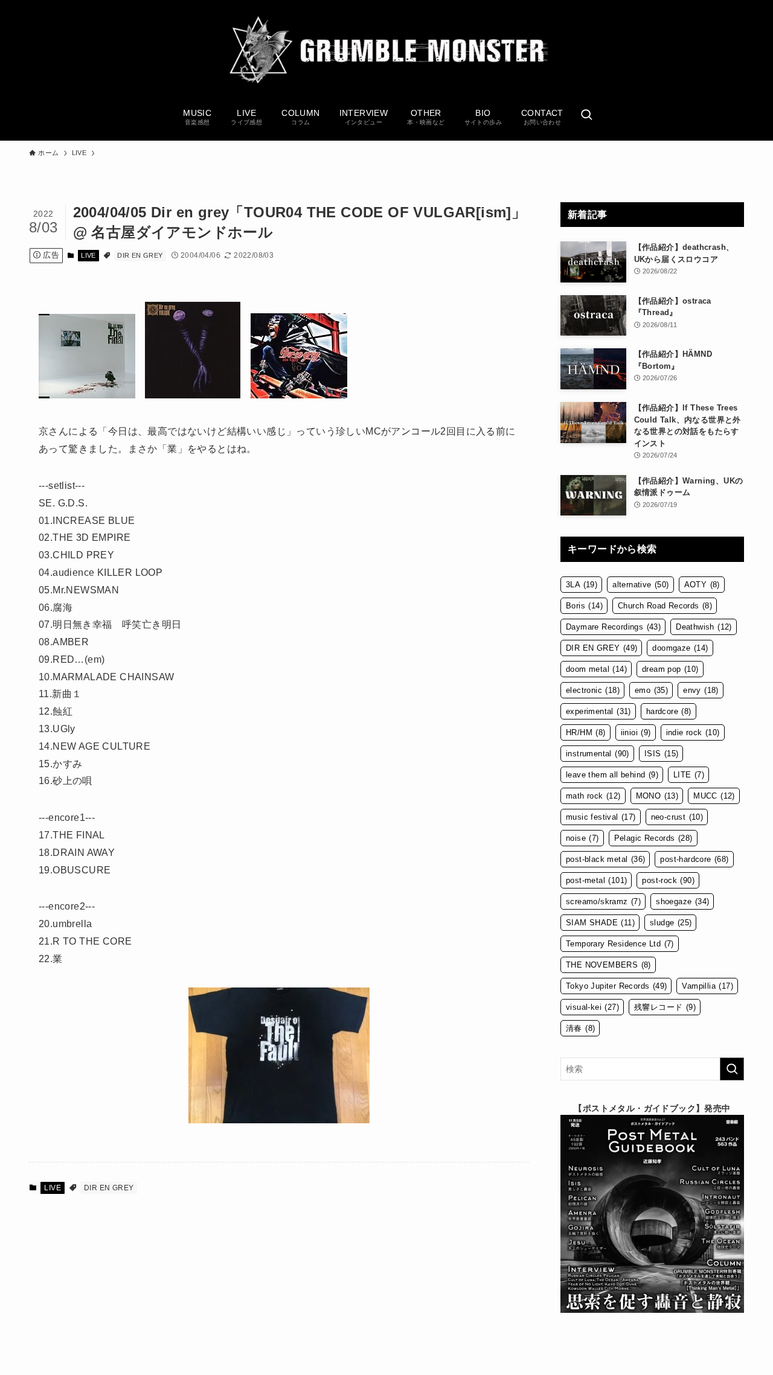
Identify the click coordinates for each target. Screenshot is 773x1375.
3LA (581, 584)
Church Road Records (665, 605)
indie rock (693, 732)
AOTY (702, 584)
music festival (601, 816)
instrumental (597, 753)
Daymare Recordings (613, 626)
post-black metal (605, 859)
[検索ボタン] (586, 115)
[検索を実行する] (732, 1069)
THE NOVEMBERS (608, 964)
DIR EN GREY (139, 255)
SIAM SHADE (600, 922)
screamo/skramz (603, 901)
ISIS (661, 753)
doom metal (596, 669)
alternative (640, 584)
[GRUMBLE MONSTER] (386, 50)
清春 (580, 1028)
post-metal (596, 880)
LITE (688, 774)
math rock (593, 795)
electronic (593, 690)
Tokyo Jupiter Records (616, 986)
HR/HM (586, 732)
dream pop (670, 669)
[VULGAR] (192, 395)
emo (651, 690)
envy (701, 690)
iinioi (636, 732)
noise (582, 838)
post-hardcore (694, 859)
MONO (657, 795)
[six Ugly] (299, 395)
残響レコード (665, 1007)
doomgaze (680, 647)
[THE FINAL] (87, 395)
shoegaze (682, 901)
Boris (584, 605)
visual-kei (592, 1007)
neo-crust (677, 816)
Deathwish (704, 626)
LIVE (88, 255)
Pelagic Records (653, 838)
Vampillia (707, 986)
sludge (670, 922)
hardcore (668, 711)
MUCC (714, 795)
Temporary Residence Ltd (620, 943)
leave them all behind (612, 774)
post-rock (668, 880)
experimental (598, 711)
